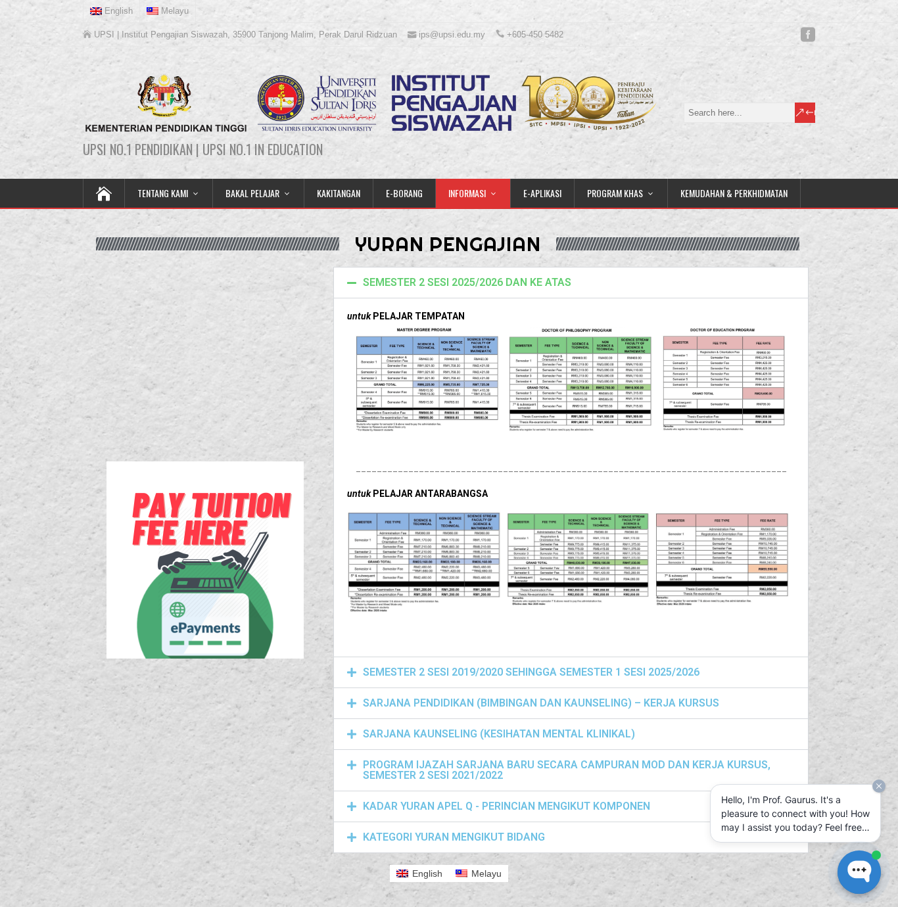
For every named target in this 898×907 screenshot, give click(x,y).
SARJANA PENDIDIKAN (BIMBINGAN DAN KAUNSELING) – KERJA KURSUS (541, 703)
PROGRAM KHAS (615, 193)
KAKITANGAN (338, 193)
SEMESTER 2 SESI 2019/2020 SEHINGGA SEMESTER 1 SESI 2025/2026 (531, 672)
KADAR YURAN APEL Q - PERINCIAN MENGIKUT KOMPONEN (506, 806)
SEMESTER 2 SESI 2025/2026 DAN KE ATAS (467, 282)
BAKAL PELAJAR (252, 193)
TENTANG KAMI (162, 193)
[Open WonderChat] (859, 872)
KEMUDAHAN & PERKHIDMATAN (734, 193)
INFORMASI (467, 193)
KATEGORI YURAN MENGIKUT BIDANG (454, 837)
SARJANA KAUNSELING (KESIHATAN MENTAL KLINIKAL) (499, 734)
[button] (571, 282)
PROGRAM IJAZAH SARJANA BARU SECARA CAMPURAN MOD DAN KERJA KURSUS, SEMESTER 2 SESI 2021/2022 (566, 769)
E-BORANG (404, 193)
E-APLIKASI (542, 193)
